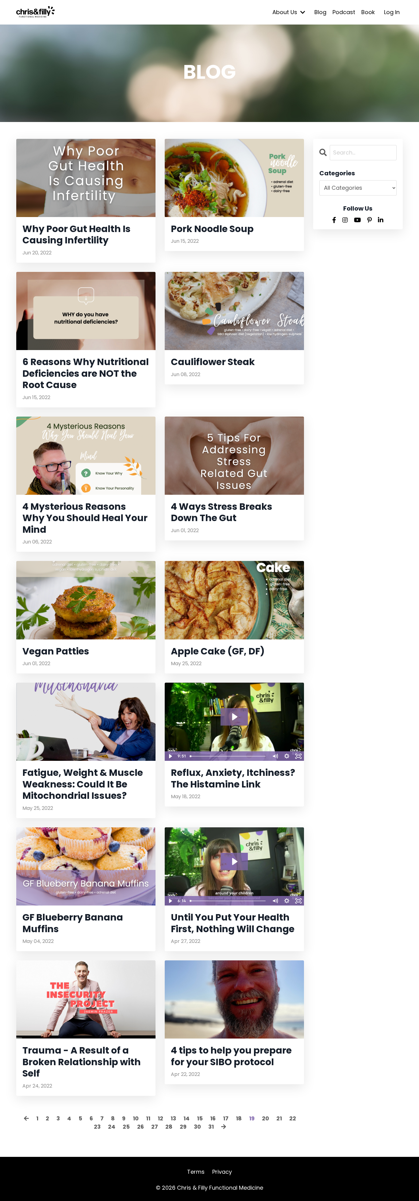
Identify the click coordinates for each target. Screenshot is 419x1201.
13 (173, 1118)
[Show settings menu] (287, 756)
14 (186, 1118)
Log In (392, 12)
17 (226, 1118)
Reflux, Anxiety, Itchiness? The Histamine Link (233, 778)
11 (148, 1118)
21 (279, 1118)
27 (154, 1126)
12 (160, 1118)
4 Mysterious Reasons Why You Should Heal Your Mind (85, 518)
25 (126, 1126)
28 (168, 1126)
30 (197, 1126)
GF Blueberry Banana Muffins (72, 923)
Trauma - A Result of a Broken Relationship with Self (81, 1062)
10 (136, 1118)
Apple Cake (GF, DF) (218, 651)
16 (213, 1118)
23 (97, 1126)
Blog (320, 12)
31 (211, 1126)
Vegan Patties (55, 651)
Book (368, 12)
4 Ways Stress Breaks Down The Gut (221, 512)
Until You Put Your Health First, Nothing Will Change (232, 923)
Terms (196, 1172)
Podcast (344, 12)
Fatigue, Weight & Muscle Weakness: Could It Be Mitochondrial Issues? (82, 784)
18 (239, 1118)
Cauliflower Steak (213, 362)
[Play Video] (170, 756)
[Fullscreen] (298, 756)
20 (265, 1118)
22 (292, 1118)
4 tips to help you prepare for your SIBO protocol (231, 1056)
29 (183, 1126)
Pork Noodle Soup (212, 229)
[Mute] (275, 756)
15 (200, 1118)
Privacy (222, 1172)
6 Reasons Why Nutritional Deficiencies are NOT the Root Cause (85, 373)
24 (111, 1126)
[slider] (228, 756)
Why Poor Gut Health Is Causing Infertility (76, 234)
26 (140, 1126)
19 (252, 1118)
